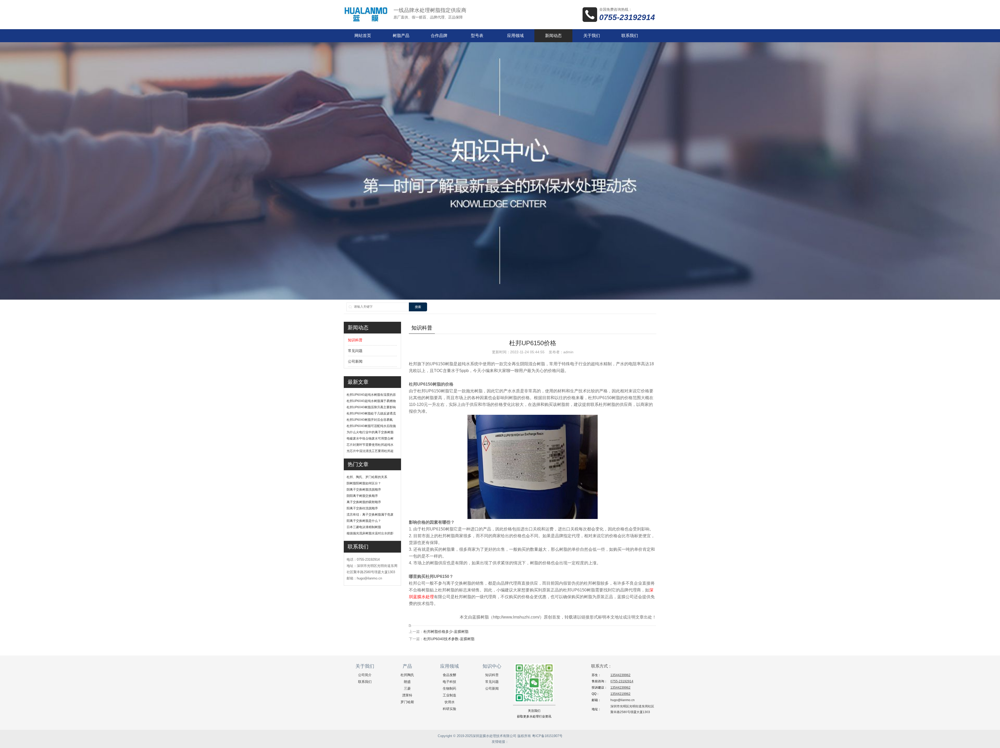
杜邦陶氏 (407, 675)
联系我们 (629, 35)
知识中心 (492, 666)
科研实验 (449, 709)
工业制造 (449, 695)
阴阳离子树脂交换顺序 (362, 496)
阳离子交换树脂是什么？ (364, 521)
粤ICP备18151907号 (547, 736)
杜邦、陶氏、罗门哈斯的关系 (367, 477)
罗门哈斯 (407, 702)
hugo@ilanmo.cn (622, 700)
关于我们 (591, 35)
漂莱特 (407, 695)
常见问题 (355, 351)
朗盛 (407, 682)
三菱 (407, 688)
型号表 (477, 35)
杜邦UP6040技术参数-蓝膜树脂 (448, 639)
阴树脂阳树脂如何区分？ (364, 483)
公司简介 (365, 675)
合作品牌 (439, 35)
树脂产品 (401, 35)
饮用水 (450, 702)
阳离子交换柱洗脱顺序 (362, 508)
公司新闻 (355, 361)
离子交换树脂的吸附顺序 (364, 502)
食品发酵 (449, 675)
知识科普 (355, 340)
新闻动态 (553, 35)
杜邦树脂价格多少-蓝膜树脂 (445, 631)
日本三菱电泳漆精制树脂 (364, 527)
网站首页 (362, 35)
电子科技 (449, 682)
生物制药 (449, 688)
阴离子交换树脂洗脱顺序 (364, 489)
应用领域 (515, 35)
